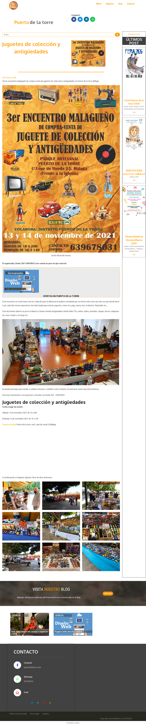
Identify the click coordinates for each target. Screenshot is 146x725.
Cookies (45, 714)
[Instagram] (50, 703)
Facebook (28, 663)
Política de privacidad (18, 714)
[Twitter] (38, 703)
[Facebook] (32, 703)
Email (26, 692)
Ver (134, 112)
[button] (108, 594)
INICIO (98, 4)
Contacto (131, 4)
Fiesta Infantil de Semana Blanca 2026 (134, 240)
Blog (120, 4)
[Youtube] (44, 703)
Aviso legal (34, 714)
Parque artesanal (9, 424)
